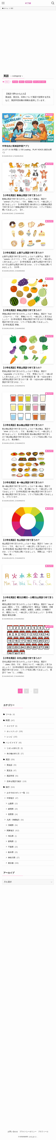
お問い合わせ (13, 1132)
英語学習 (29, 82)
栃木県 (13, 852)
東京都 (13, 863)
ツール (10, 714)
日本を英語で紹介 (39, 82)
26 (36, 691)
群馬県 (12, 841)
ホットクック (15, 731)
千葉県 (13, 847)
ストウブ (12, 726)
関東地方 (13, 830)
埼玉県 (12, 836)
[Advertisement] (28, 40)
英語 (10, 759)
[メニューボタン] (3, 3)
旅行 (10, 787)
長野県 (13, 814)
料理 (10, 720)
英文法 (21, 82)
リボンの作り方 (15, 748)
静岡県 (13, 809)
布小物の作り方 (15, 754)
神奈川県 (13, 858)
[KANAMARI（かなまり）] (28, 3)
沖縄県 (13, 825)
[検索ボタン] (53, 3)
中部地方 (12, 798)
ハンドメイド (13, 742)
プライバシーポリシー (28, 1132)
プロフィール (43, 1132)
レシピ (12, 737)
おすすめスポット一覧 (18, 793)
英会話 (15, 82)
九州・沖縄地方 (15, 820)
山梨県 (13, 803)
